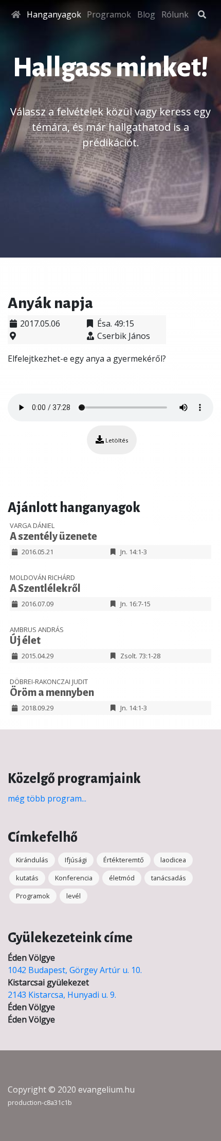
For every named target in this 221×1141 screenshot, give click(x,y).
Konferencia (74, 877)
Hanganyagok (54, 14)
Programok (109, 14)
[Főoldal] (16, 14)
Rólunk (175, 14)
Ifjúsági (76, 859)
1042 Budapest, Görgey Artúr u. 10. (75, 970)
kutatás (27, 877)
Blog (146, 14)
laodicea (173, 859)
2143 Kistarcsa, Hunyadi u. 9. (62, 994)
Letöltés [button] (116, 440)
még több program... (47, 798)
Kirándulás (32, 859)
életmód (122, 877)
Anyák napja (50, 303)
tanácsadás (168, 877)
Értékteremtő (123, 859)
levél (73, 895)
